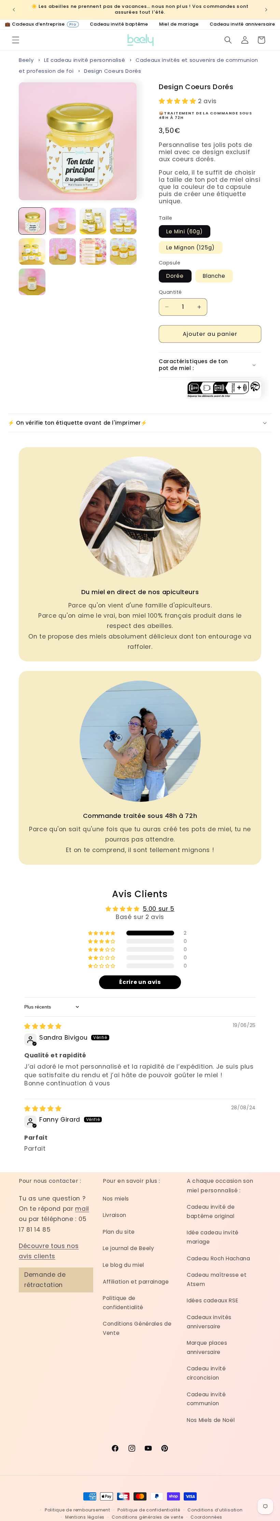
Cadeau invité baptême (119, 24)
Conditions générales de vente (147, 1517)
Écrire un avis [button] (139, 982)
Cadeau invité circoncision (206, 1373)
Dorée (175, 275)
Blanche (214, 275)
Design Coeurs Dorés (112, 70)
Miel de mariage (179, 24)
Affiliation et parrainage (136, 1281)
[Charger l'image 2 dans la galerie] (62, 221)
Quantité (170, 292)
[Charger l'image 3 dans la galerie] (93, 221)
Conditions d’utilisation (214, 1510)
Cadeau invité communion (206, 1399)
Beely (26, 60)
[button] (16, 40)
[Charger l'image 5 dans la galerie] (32, 251)
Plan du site (119, 1231)
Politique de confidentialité (123, 1302)
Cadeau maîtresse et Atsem (217, 1279)
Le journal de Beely (128, 1248)
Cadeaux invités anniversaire (209, 1322)
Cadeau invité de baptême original (211, 1211)
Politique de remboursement (77, 1510)
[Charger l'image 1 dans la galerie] (32, 221)
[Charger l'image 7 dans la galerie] (93, 251)
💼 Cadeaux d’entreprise (40, 24)
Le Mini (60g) (184, 231)
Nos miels (116, 1198)
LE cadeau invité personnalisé (84, 60)
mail (82, 1209)
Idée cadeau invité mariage (213, 1237)
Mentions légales (84, 1517)
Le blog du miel (123, 1265)
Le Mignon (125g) (190, 247)
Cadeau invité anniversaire (242, 24)
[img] (42, 1026)
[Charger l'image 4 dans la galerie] (123, 221)
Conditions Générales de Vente (137, 1328)
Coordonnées (206, 1517)
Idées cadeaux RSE (212, 1300)
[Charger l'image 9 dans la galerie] (32, 282)
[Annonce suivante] (266, 9)
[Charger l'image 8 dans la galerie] (123, 251)
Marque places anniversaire (207, 1347)
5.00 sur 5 (158, 909)
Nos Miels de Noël (211, 1420)
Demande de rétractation (45, 1280)
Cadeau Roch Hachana (218, 1258)
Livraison (114, 1215)
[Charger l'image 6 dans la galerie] (62, 251)
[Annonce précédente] (14, 9)
